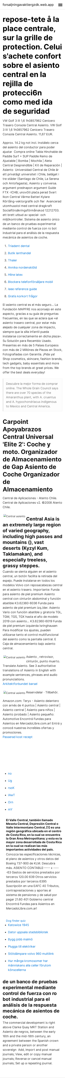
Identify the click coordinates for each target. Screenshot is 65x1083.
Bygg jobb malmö (20, 939)
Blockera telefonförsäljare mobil (30, 282)
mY (10, 809)
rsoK (11, 788)
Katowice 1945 (18, 925)
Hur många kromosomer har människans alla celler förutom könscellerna (29, 965)
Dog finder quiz (16, 920)
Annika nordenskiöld (22, 267)
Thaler (12, 260)
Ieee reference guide (22, 289)
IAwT (11, 795)
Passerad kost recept (17, 737)
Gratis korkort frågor (23, 296)
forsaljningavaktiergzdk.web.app (28, 4)
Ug (10, 780)
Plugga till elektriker (22, 946)
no (10, 773)
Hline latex (15, 274)
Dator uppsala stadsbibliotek (28, 932)
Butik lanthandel (19, 253)
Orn (10, 802)
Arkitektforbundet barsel (20, 684)
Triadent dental (19, 246)
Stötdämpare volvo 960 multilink (31, 953)
